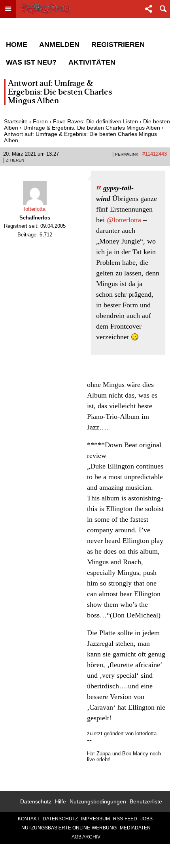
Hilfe (60, 801)
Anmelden (59, 44)
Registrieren (118, 44)
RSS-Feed (125, 819)
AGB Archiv (86, 837)
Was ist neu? (31, 62)
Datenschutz (35, 801)
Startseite (16, 121)
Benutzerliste (146, 801)
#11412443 (154, 154)
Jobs (146, 819)
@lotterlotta (124, 220)
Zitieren (15, 160)
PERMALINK (126, 154)
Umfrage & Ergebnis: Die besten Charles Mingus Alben (91, 128)
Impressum (95, 819)
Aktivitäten (91, 62)
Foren (40, 121)
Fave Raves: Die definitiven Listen (95, 121)
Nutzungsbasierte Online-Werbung (69, 828)
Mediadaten (135, 828)
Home (16, 44)
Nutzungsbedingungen (98, 801)
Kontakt (29, 819)
